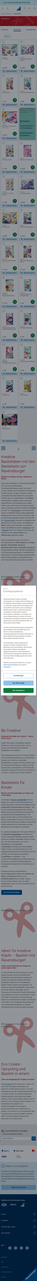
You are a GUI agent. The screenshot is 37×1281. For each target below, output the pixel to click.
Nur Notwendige (18, 683)
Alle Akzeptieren (18, 690)
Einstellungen (19, 676)
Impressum (7, 667)
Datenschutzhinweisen (10, 665)
